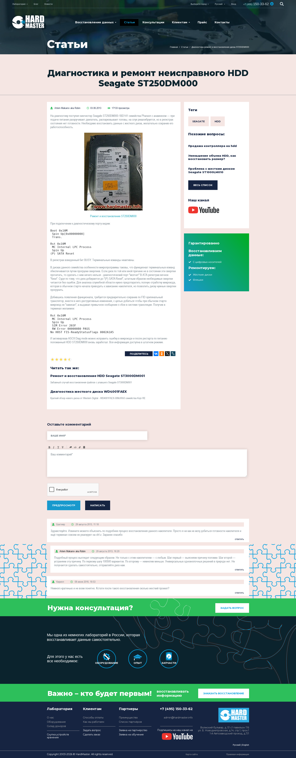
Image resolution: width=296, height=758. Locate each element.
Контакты (222, 22)
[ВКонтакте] (156, 353)
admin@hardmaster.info (178, 717)
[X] (167, 353)
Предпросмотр (63, 505)
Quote (70, 447)
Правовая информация (237, 754)
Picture (84, 447)
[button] (272, 4)
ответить (239, 538)
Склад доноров (56, 726)
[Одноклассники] (161, 353)
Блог (36, 4)
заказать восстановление (223, 693)
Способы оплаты (93, 717)
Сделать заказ (91, 734)
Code (75, 447)
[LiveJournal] (173, 353)
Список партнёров (130, 721)
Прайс (202, 22)
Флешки (198, 279)
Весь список (202, 185)
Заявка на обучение (131, 734)
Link (79, 447)
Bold (49, 447)
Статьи (129, 22)
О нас (50, 717)
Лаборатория (19, 4)
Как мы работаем (93, 721)
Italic (54, 447)
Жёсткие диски (202, 274)
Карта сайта (192, 754)
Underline (58, 447)
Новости (48, 4)
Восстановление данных (94, 22)
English (245, 745)
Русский (237, 745)
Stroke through (62, 447)
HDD (218, 121)
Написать (97, 505)
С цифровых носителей (207, 262)
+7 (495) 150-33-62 (176, 709)
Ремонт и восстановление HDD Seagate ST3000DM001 (97, 376)
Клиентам (179, 22)
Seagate (198, 121)
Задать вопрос (232, 608)
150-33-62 (256, 4)
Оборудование (56, 721)
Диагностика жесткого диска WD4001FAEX (88, 392)
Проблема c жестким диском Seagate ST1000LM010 (211, 170)
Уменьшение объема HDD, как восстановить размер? (212, 157)
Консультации (153, 22)
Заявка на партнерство (133, 730)
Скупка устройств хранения (58, 736)
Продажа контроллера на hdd (212, 146)
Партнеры (128, 709)
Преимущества (128, 717)
